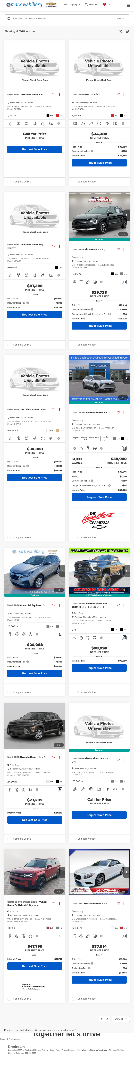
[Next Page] (107, 1019)
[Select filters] (121, 31)
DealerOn (29, 1050)
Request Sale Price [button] (34, 149)
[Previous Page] (101, 1019)
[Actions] (59, 94)
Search (120, 18)
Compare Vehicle (22, 181)
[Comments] (124, 282)
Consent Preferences (10, 1039)
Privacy (45, 1050)
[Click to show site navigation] (129, 5)
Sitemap (37, 1050)
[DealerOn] (16, 1046)
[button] (126, 215)
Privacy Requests (69, 1050)
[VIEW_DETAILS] (34, 63)
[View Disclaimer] (59, 123)
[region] (99, 151)
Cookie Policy (55, 1050)
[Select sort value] (126, 31)
